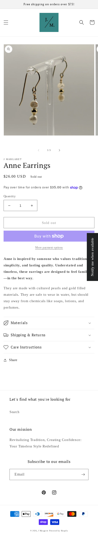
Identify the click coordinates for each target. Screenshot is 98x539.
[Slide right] (59, 150)
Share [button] (13, 360)
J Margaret (43, 531)
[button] (6, 22)
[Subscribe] (83, 474)
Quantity (10, 196)
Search (15, 412)
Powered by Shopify (58, 531)
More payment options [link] (49, 247)
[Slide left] (38, 150)
